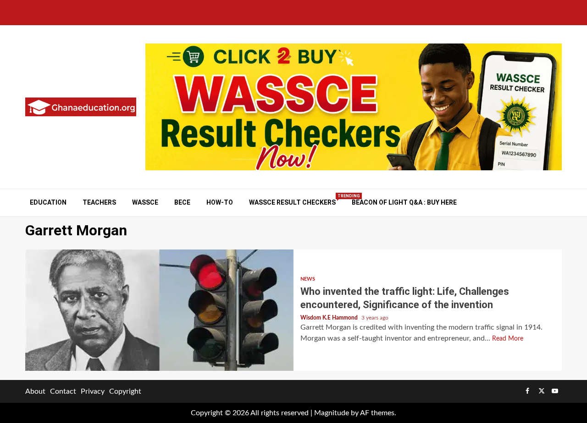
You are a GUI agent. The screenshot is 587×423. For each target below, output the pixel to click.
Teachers (99, 202)
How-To (219, 202)
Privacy (93, 391)
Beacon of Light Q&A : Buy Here (404, 202)
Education (48, 202)
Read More (507, 339)
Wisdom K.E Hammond (329, 317)
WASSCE (145, 202)
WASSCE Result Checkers (292, 202)
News (307, 279)
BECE (182, 202)
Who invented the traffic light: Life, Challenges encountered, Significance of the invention (159, 310)
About (35, 391)
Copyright (125, 391)
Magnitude (331, 413)
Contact (63, 391)
